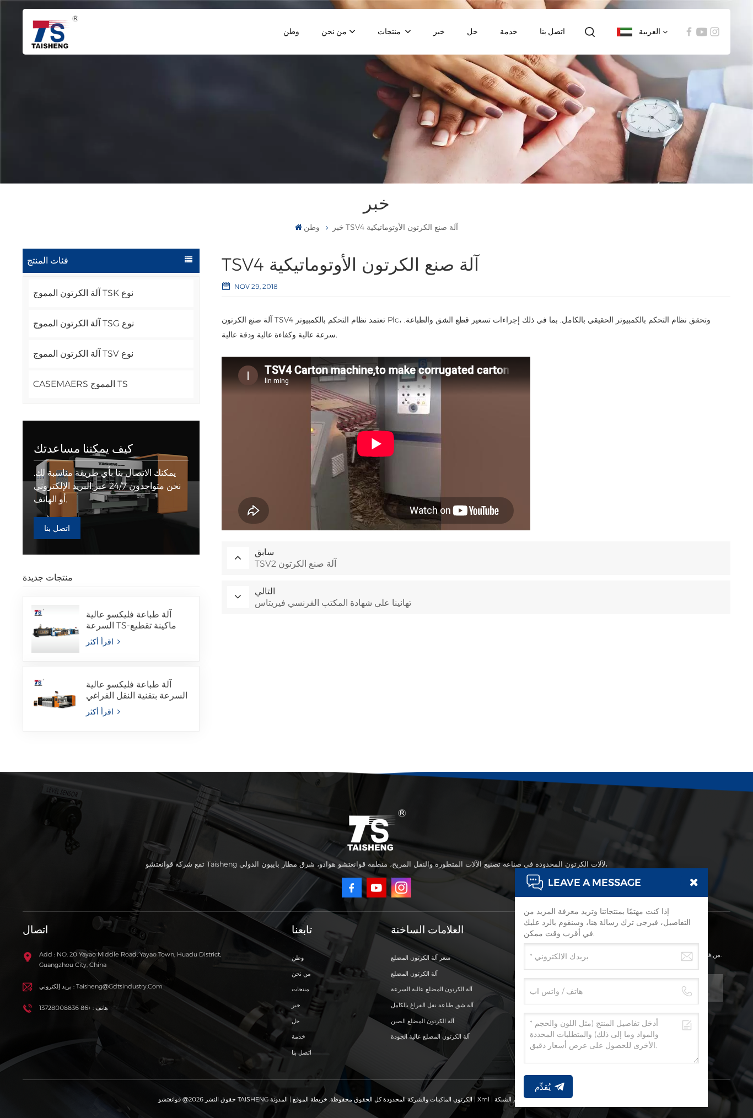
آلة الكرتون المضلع (414, 973)
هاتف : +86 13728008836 (73, 1008)
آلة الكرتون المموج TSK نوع (83, 293)
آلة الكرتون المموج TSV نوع (83, 353)
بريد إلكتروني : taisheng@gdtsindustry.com (101, 986)
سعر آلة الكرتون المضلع (420, 957)
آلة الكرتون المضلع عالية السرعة (431, 989)
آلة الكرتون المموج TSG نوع (83, 323)
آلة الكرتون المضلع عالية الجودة (430, 1036)
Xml (483, 1099)
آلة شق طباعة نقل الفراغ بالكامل (432, 1005)
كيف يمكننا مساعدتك (83, 448)
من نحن (334, 31)
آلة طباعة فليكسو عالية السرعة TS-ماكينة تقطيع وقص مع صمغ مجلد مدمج (133, 620)
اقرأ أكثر (101, 642)
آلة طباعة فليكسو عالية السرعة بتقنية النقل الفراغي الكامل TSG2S (136, 690)
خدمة (509, 31)
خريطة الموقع (309, 1099)
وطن (291, 31)
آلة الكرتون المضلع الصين (422, 1021)
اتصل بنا (552, 31)
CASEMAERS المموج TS (80, 384)
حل (472, 31)
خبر (439, 31)
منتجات (390, 31)
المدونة (279, 1099)
